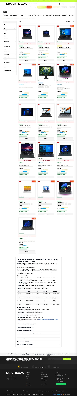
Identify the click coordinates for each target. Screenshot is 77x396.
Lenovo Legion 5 (48, 15)
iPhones (27, 378)
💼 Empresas (28, 385)
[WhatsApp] (15, 379)
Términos (29, 394)
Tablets (25, 6)
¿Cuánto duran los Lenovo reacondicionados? (25, 330)
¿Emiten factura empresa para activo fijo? (25, 344)
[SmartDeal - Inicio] (15, 373)
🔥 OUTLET (49, 6)
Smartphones (20, 6)
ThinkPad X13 (70, 15)
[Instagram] (7, 379)
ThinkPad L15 (6, 15)
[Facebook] (10, 379)
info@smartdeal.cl (60, 381)
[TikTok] (13, 379)
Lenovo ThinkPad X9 (56, 15)
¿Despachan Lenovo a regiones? (23, 341)
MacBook (27, 376)
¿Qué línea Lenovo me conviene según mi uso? (25, 327)
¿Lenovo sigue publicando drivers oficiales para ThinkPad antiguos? (30, 333)
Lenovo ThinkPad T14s (29, 15)
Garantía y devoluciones (44, 376)
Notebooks (8, 6)
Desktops (30, 6)
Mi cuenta (42, 385)
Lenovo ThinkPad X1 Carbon (39, 15)
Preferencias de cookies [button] (39, 394)
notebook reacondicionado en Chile (44, 319)
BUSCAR (30, 4)
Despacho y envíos (43, 378)
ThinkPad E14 (64, 15)
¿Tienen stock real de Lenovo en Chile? (24, 338)
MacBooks (14, 6)
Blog (34, 6)
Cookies (33, 394)
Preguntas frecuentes (44, 374)
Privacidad (25, 394)
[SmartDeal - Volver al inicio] (16, 4)
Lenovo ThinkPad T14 (13, 15)
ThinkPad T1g (21, 15)
